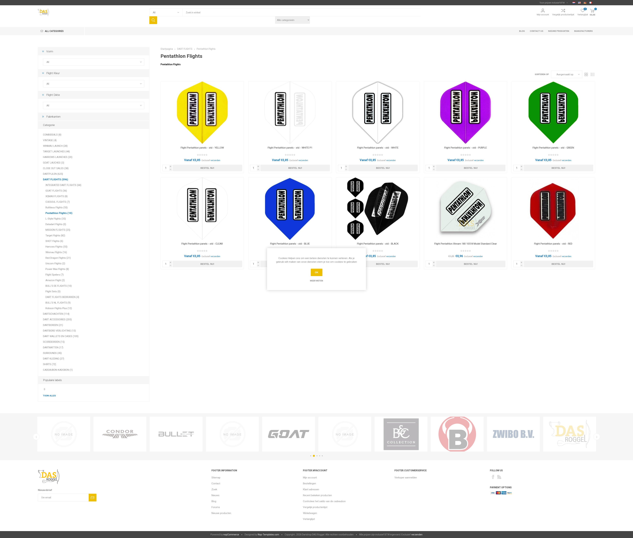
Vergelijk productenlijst (563, 14)
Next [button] (596, 436)
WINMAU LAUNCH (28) (55, 145)
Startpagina (167, 49)
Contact (215, 483)
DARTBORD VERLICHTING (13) (59, 330)
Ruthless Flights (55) (56, 207)
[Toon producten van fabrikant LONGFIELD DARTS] (63, 434)
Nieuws (215, 495)
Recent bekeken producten (317, 495)
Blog (213, 501)
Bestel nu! (207, 168)
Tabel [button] (586, 74)
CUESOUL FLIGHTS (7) (57, 201)
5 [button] (322, 455)
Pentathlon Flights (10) (58, 213)
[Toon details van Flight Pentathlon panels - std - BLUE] (290, 209)
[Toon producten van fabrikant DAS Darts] (288, 434)
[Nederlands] (573, 2)
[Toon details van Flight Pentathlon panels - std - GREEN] (553, 113)
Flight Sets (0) (52, 291)
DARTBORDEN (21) (53, 325)
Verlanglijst (309, 519)
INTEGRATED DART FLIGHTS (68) (63, 185)
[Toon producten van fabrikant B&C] (119, 434)
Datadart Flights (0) (55, 224)
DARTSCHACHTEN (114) (56, 313)
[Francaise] (590, 2)
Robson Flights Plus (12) (58, 308)
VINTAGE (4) (50, 140)
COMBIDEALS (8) (52, 134)
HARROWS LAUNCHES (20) (57, 157)
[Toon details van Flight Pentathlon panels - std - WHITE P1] (290, 113)
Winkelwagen (310, 513)
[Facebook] (493, 477)
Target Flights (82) (55, 235)
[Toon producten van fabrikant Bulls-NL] (232, 434)
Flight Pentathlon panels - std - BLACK (378, 243)
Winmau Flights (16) (56, 252)
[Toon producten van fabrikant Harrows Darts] (513, 434)
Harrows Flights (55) (56, 246)
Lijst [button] (592, 74)
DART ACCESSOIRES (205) (57, 319)
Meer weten (316, 280)
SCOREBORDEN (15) (54, 341)
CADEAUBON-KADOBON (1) (58, 369)
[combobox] (301, 12)
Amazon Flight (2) (55, 280)
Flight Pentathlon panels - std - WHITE (377, 147)
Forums (215, 507)
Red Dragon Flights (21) (58, 257)
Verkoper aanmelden (405, 477)
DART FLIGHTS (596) (55, 179)
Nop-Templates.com (268, 534)
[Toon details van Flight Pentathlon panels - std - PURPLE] (465, 113)
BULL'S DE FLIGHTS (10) (58, 285)
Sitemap (215, 477)
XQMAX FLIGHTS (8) (56, 196)
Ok (316, 272)
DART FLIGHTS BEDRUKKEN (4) (62, 297)
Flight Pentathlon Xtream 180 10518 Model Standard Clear (465, 243)
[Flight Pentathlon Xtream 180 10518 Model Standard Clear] (465, 209)
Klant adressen (311, 489)
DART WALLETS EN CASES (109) (60, 336)
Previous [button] (36, 436)
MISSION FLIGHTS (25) (57, 229)
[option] (64, 434)
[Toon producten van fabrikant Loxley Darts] (569, 434)
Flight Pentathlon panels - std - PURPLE (465, 147)
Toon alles (49, 395)
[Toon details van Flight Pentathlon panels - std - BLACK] (377, 209)
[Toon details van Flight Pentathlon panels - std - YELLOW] (202, 113)
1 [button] (310, 455)
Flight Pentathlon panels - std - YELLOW (202, 147)
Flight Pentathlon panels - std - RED (553, 243)
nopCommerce (231, 534)
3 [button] (316, 456)
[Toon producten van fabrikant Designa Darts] (401, 434)
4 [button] (319, 455)
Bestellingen (309, 483)
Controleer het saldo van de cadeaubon (324, 501)
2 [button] (313, 455)
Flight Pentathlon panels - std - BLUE (290, 243)
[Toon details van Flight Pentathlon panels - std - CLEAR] (202, 209)
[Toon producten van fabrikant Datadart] (344, 434)
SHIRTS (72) (49, 364)
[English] (579, 2)
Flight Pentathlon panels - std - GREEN (553, 147)
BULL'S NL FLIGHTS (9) (58, 302)
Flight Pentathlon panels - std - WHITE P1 (290, 147)
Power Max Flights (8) (57, 269)
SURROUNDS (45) (52, 353)
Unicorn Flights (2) (55, 263)
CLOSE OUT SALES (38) (56, 168)
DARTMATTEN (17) (53, 347)
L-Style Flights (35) (55, 218)
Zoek (153, 20)
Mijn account (543, 14)
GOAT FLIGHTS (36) (56, 190)
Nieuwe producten (221, 513)
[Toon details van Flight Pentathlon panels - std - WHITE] (377, 113)
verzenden (215, 160)
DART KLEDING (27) (53, 358)
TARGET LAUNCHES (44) (56, 151)
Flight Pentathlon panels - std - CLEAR (202, 243)
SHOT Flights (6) (54, 241)
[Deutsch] (585, 2)
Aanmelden (92, 497)
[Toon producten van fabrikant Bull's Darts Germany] (176, 434)
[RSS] (499, 477)
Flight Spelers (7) (54, 274)
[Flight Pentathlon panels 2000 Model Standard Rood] (553, 209)
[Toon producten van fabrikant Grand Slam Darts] (457, 434)
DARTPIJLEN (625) (53, 173)
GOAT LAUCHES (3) (53, 162)
